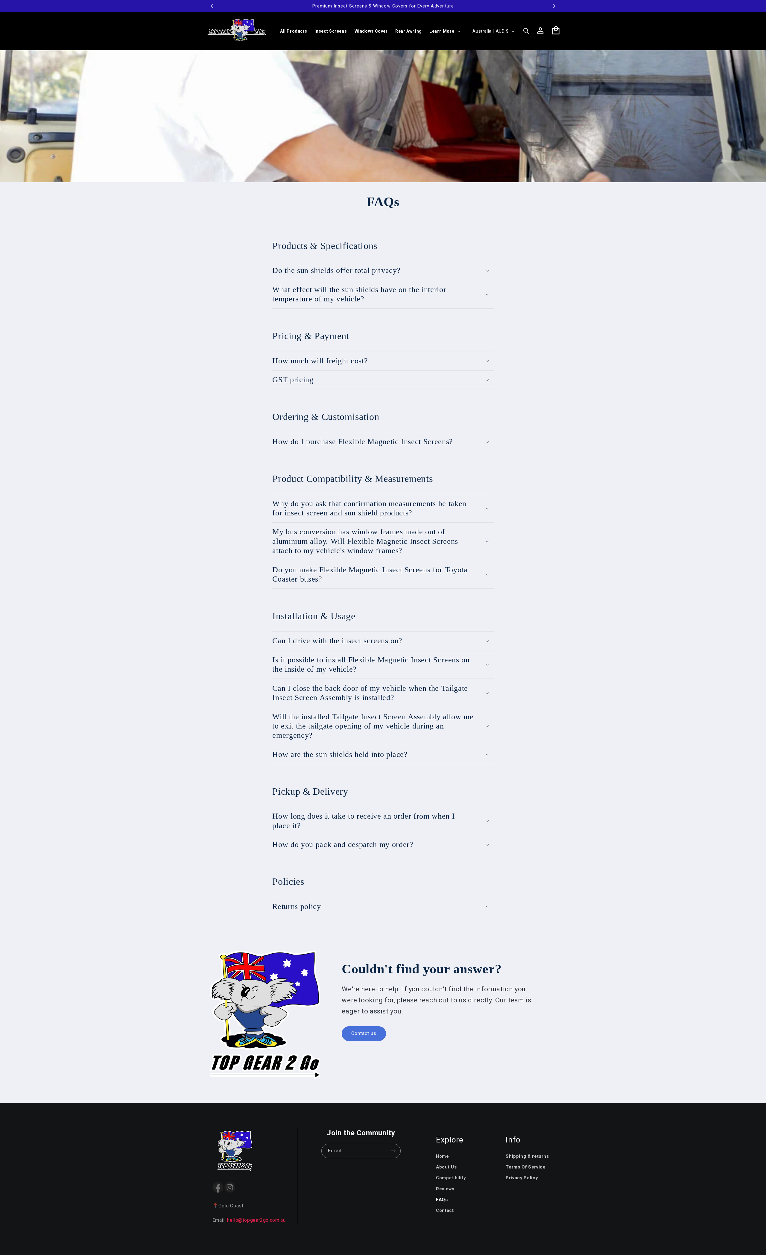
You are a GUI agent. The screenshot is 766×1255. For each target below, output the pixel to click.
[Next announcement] (553, 6)
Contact (445, 1210)
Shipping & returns (527, 1156)
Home (442, 1156)
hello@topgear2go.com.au (256, 1220)
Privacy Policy (522, 1177)
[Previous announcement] (212, 6)
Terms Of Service (525, 1167)
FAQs (442, 1199)
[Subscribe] (393, 1151)
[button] (444, 31)
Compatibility (451, 1177)
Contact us (364, 1033)
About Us (446, 1167)
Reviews (445, 1189)
